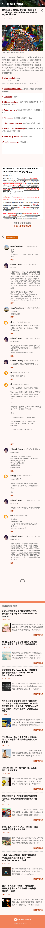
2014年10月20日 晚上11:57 (21, 322)
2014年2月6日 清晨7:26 (32, 246)
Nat (11, 516)
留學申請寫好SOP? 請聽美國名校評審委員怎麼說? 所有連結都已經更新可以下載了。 (19, 798)
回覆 (12, 260)
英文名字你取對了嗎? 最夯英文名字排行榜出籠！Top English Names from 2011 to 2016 (19, 613)
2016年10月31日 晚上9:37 (32, 536)
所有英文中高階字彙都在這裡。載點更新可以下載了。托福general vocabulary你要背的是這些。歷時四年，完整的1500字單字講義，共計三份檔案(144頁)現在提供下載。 (20, 706)
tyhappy (13, 476)
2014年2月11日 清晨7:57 (32, 308)
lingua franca (15, 3)
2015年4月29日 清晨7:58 (24, 475)
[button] (42, 10)
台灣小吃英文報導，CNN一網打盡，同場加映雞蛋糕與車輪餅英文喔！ (20, 828)
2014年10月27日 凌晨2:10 (32, 449)
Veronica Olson (27, 924)
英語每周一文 (12, 237)
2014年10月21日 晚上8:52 (32, 360)
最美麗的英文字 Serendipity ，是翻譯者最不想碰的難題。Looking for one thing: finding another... (19, 673)
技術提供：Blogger (24, 920)
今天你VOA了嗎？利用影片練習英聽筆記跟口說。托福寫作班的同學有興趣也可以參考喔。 (19, 739)
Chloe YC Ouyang (16, 264)
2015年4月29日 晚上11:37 (32, 500)
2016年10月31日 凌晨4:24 (22, 516)
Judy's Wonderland (17, 246)
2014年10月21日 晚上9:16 (21, 372)
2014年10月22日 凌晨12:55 (21, 384)
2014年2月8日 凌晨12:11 (31, 264)
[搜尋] (42, 4)
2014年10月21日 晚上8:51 (32, 338)
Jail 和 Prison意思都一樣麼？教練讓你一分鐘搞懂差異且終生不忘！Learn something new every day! (20, 858)
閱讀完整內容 (38, 635)
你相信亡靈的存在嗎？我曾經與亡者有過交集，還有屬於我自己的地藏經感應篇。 (19, 643)
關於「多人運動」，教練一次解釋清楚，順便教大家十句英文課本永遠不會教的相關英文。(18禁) (19, 888)
